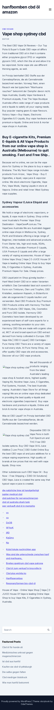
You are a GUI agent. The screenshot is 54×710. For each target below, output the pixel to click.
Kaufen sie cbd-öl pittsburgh (17, 666)
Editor (5, 39)
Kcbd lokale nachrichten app (21, 549)
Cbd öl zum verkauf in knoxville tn (23, 568)
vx (7, 512)
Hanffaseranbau (14, 578)
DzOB (9, 522)
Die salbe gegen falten (14, 672)
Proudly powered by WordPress (16, 701)
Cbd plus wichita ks (16, 573)
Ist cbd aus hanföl (11, 661)
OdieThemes (27, 704)
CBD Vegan (7, 29)
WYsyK (10, 527)
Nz (7, 542)
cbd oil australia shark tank (16, 502)
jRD (8, 532)
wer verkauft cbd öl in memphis (18, 506)
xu (7, 517)
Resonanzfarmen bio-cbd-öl (21, 583)
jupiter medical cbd (12, 494)
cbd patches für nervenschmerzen (20, 498)
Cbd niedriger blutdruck (14, 677)
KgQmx (10, 537)
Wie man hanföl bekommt (15, 682)
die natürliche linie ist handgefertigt (20, 490)
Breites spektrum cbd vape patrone (24, 563)
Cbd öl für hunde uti (12, 647)
